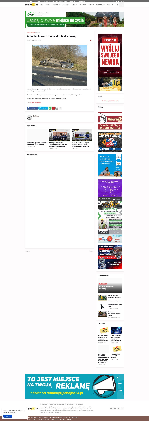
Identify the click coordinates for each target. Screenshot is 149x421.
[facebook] (113, 1)
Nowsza (28, 251)
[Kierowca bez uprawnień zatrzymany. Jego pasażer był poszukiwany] (37, 135)
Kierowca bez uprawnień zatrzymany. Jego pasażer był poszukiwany (37, 143)
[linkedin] (123, 1)
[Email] (56, 108)
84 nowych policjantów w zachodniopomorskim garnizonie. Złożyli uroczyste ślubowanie (58, 144)
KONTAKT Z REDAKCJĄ (61, 1)
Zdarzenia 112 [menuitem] (100, 4)
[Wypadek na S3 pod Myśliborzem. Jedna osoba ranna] (102, 297)
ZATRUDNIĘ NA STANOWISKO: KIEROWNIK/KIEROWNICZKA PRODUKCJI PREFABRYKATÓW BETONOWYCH (103, 358)
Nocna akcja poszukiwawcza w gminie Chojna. (114, 313)
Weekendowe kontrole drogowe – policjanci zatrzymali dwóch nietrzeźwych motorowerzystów (81, 144)
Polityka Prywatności (43, 419)
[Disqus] (59, 179)
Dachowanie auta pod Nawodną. (106, 287)
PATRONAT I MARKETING (48, 1)
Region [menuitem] (47, 4)
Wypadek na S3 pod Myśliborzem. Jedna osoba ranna (114, 297)
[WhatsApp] (50, 108)
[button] (117, 4)
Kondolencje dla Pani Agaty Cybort (115, 305)
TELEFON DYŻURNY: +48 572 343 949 (77, 1)
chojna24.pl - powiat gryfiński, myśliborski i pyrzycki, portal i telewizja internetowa (56, 417)
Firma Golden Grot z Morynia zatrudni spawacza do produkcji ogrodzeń (116, 338)
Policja (38, 32)
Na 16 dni (115, 100)
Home (26, 1)
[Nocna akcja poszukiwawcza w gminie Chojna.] (102, 314)
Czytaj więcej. (13, 412)
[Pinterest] (53, 108)
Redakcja (69, 419)
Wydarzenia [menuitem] (66, 4)
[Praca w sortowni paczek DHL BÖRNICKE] (116, 349)
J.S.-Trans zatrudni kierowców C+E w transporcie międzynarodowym (103, 338)
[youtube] (116, 1)
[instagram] (121, 1)
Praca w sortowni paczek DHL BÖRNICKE (115, 355)
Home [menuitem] (41, 4)
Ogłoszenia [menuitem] (56, 4)
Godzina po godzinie (107, 100)
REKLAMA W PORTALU (35, 1)
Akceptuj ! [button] (7, 416)
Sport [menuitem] (74, 4)
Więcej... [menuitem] (109, 4)
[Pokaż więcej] (60, 108)
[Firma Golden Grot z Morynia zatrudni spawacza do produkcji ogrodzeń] (116, 330)
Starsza (91, 251)
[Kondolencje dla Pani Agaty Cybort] (102, 306)
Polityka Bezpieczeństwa (58, 419)
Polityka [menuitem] (82, 4)
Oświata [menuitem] (90, 4)
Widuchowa (38, 102)
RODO (34, 419)
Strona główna (31, 32)
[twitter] (118, 1)
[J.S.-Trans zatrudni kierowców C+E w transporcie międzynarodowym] (103, 330)
